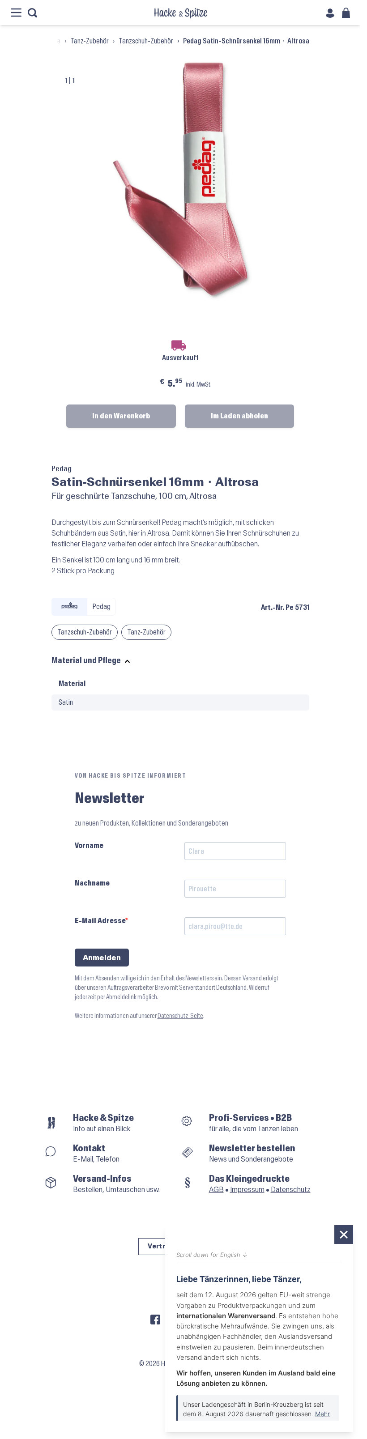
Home (52, 41)
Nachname (92, 883)
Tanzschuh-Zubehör (146, 41)
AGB (216, 1189)
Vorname (89, 845)
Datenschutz (291, 1189)
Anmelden (102, 958)
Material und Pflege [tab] (86, 660)
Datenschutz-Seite (180, 1016)
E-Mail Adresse (100, 920)
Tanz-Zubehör (89, 41)
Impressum (247, 1189)
